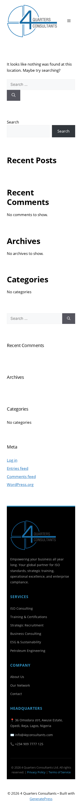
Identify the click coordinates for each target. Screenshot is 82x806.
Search (13, 122)
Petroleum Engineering (27, 650)
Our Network (20, 685)
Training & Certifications (28, 617)
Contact (16, 694)
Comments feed (21, 476)
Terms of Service (60, 772)
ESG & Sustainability (25, 642)
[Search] (13, 95)
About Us (17, 677)
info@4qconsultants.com (34, 735)
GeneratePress (41, 798)
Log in (12, 460)
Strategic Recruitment (27, 625)
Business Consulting (25, 633)
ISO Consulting (21, 608)
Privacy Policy (36, 772)
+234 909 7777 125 (29, 744)
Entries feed (17, 468)
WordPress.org (20, 484)
